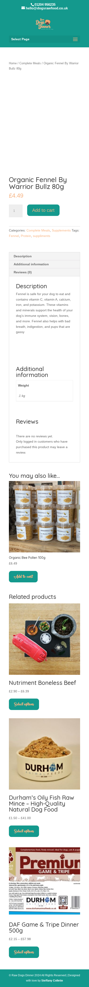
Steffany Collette (52, 980)
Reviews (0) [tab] (23, 272)
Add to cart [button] (23, 576)
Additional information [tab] (31, 264)
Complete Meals (30, 63)
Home (13, 63)
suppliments (41, 236)
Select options (24, 704)
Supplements (61, 230)
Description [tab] (23, 256)
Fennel (14, 236)
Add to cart (43, 210)
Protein (26, 236)
